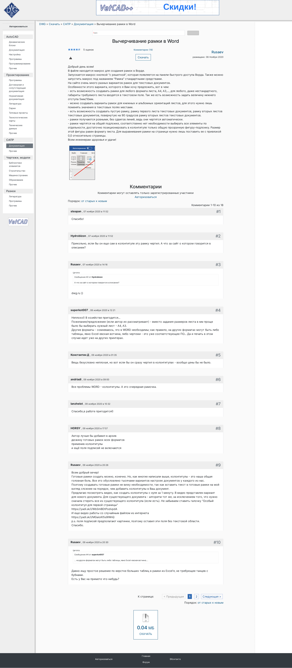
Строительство (17, 171)
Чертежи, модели (18, 157)
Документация (17, 50)
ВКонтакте (175, 659)
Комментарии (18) (143, 50)
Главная (146, 656)
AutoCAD (12, 36)
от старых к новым (94, 201)
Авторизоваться (18, 26)
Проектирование (17, 75)
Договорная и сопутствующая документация (17, 88)
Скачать (143, 57)
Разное (11, 191)
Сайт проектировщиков (8, 8)
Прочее (13, 68)
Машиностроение (18, 175)
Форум (146, 662)
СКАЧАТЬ (145, 630)
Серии (12, 108)
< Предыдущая (174, 596)
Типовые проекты (18, 113)
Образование (16, 180)
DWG (42, 24)
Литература (15, 103)
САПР (10, 139)
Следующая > (212, 596)
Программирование (19, 63)
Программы (15, 59)
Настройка (14, 54)
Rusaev (217, 52)
